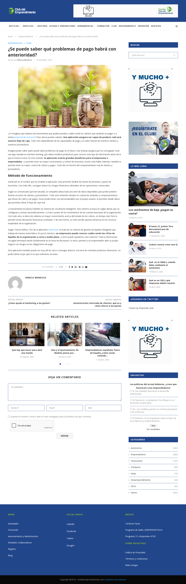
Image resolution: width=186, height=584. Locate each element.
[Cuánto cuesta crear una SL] (137, 249)
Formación (103, 26)
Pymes (29, 43)
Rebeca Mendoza (24, 60)
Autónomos (154, 448)
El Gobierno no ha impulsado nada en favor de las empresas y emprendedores (153, 419)
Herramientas (85, 26)
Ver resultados (153, 429)
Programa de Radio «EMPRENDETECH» (144, 529)
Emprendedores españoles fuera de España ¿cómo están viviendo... (102, 353)
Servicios (28, 26)
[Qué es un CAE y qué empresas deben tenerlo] (137, 285)
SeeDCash (53, 229)
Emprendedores (26, 36)
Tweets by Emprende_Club (141, 308)
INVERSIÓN (143, 26)
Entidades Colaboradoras (20, 542)
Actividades (13, 523)
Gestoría (42, 26)
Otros (154, 486)
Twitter (70, 538)
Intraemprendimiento (154, 480)
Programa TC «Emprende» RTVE (140, 536)
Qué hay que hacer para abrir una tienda (27, 351)
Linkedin (70, 524)
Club (114, 26)
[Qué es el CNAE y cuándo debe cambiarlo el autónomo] (137, 266)
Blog (10, 555)
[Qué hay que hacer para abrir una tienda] (27, 334)
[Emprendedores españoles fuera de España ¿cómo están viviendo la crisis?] (102, 334)
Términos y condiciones (136, 558)
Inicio (10, 36)
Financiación (154, 460)
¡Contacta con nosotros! (115, 579)
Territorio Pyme (132, 523)
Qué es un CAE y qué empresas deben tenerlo (162, 282)
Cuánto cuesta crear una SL (163, 244)
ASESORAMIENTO (127, 26)
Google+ (71, 545)
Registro (156, 26)
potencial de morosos (24, 137)
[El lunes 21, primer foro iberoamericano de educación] (137, 231)
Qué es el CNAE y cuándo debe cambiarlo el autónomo (162, 265)
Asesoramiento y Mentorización (23, 536)
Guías (154, 473)
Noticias (14, 26)
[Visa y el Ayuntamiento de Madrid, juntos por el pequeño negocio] (64, 334)
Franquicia (154, 467)
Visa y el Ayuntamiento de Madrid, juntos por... (64, 351)
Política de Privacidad (135, 552)
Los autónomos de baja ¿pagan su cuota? (151, 211)
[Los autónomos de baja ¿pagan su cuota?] (153, 189)
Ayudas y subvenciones (62, 26)
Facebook (71, 531)
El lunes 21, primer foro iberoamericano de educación (161, 229)
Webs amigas (131, 565)
